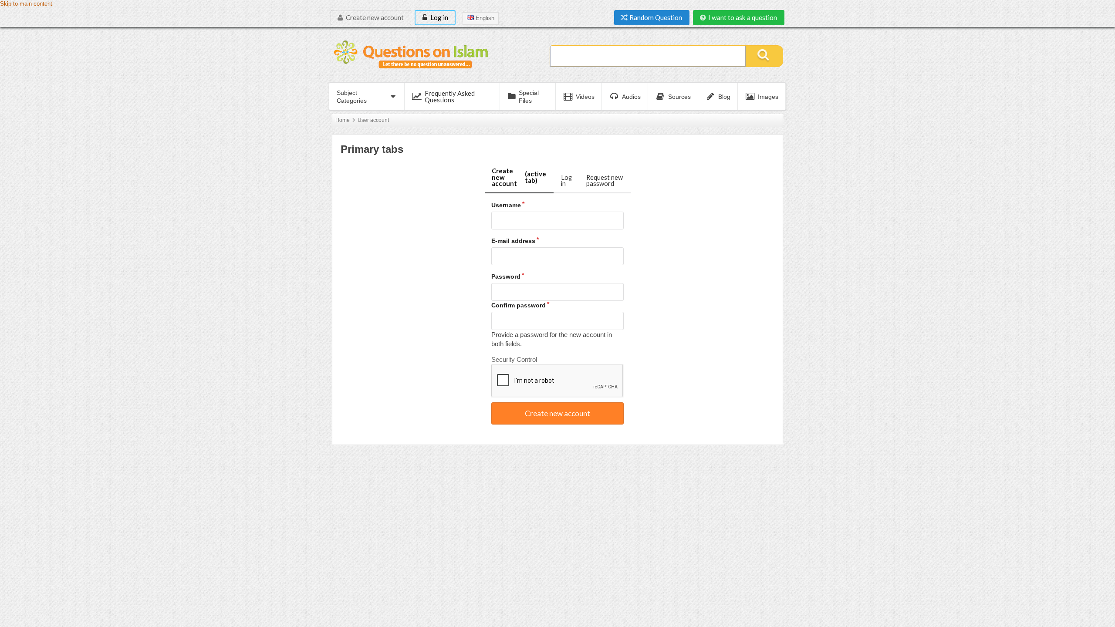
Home (342, 120)
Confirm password (518, 305)
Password (505, 276)
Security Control (514, 359)
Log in (438, 17)
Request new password (604, 180)
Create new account (374, 17)
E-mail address (513, 240)
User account (373, 120)
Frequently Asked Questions (450, 96)
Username (506, 205)
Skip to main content (26, 4)
